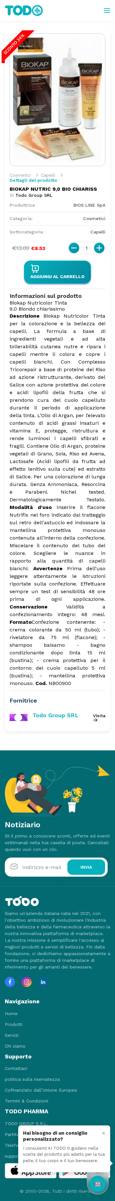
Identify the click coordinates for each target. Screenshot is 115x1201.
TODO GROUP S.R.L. (26, 1123)
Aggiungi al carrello (57, 276)
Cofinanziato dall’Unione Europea (41, 1090)
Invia (86, 867)
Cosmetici (20, 175)
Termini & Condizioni (26, 1100)
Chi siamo (15, 1046)
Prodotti (13, 1024)
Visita (99, 715)
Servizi (12, 1035)
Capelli (48, 175)
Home (11, 1013)
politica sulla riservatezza (32, 1079)
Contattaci (16, 1068)
